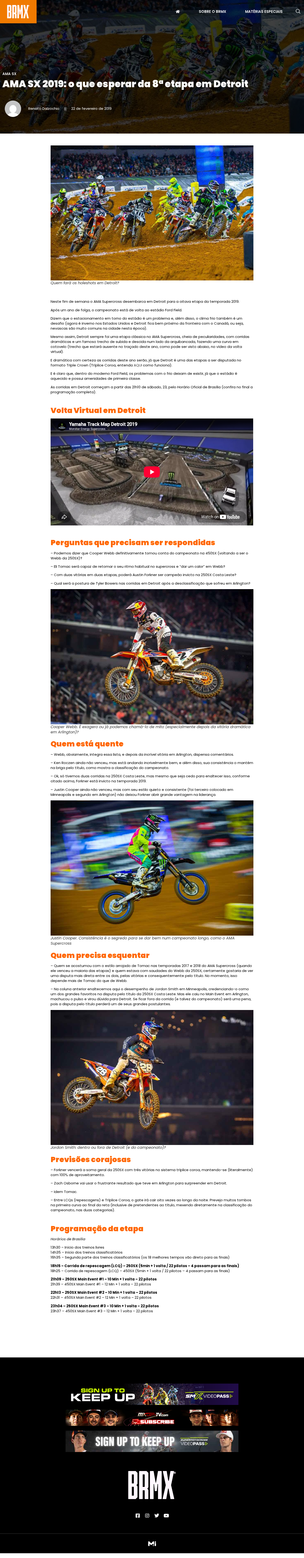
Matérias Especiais (264, 12)
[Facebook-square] (137, 1515)
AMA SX (9, 73)
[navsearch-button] (298, 11)
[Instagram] (147, 1515)
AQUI (138, 365)
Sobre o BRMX (212, 12)
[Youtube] (166, 1515)
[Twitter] (156, 1515)
